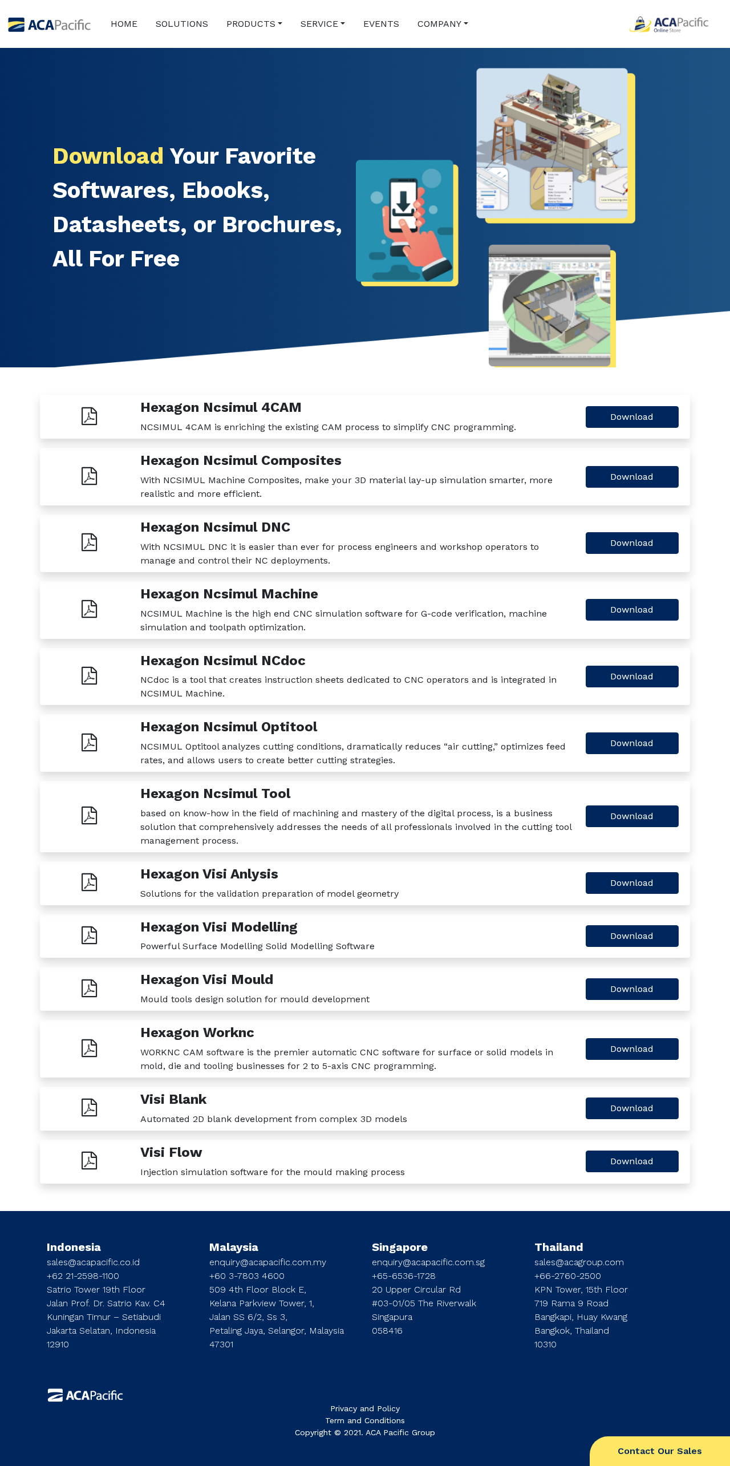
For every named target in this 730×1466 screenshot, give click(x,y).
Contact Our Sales (660, 1450)
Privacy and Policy (365, 1408)
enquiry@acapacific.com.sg (428, 1262)
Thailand (558, 1247)
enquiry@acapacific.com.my (267, 1262)
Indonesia (74, 1247)
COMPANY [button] (439, 23)
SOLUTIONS (182, 23)
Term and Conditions (365, 1420)
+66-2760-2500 (567, 1275)
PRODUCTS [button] (250, 23)
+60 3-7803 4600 (247, 1275)
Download (632, 416)
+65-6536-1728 (404, 1275)
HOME (124, 23)
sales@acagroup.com (579, 1262)
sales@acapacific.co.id (93, 1262)
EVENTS (381, 23)
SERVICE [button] (319, 23)
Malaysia (233, 1247)
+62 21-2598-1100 (83, 1275)
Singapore (400, 1247)
